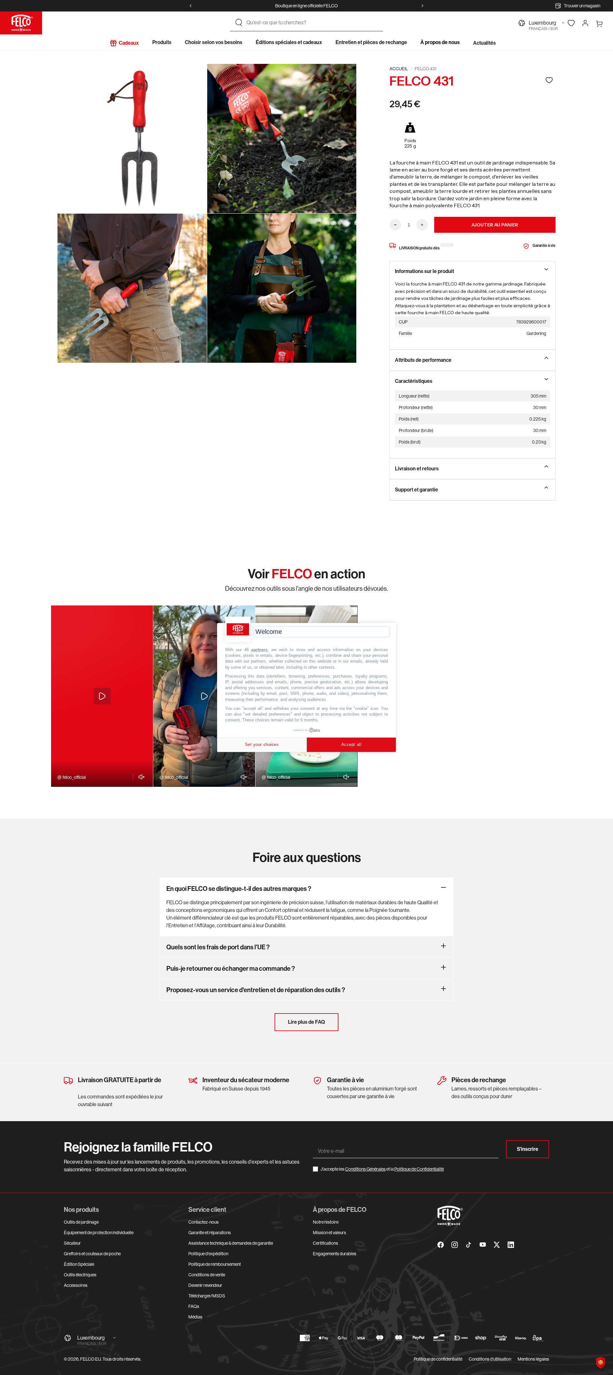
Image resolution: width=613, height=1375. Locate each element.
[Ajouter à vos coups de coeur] (549, 80)
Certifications (325, 1243)
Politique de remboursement (214, 1264)
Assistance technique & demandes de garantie (230, 1243)
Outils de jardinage (81, 1222)
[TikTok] (468, 1245)
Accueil (399, 68)
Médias (195, 1316)
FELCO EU (90, 1359)
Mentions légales (533, 1359)
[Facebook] (440, 1245)
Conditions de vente (206, 1274)
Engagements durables (334, 1253)
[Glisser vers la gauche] (190, 6)
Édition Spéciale (79, 1264)
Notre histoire (325, 1222)
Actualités (484, 43)
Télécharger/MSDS (206, 1295)
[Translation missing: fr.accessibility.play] (102, 696)
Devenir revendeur (205, 1285)
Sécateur (72, 1243)
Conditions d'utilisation (490, 1359)
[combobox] (312, 23)
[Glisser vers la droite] (422, 6)
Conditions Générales (365, 1169)
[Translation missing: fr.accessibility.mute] (140, 776)
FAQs (193, 1306)
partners (259, 649)
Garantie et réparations (209, 1232)
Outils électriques (80, 1274)
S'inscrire (527, 1149)
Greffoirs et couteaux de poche (92, 1253)
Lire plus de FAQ (306, 1022)
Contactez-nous (203, 1222)
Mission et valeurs (329, 1232)
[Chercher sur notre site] (239, 23)
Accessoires (75, 1285)
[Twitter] (497, 1245)
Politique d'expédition (208, 1253)
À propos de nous (440, 42)
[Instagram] (454, 1245)
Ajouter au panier (495, 225)
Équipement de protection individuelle (98, 1232)
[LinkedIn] (511, 1245)
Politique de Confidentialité (419, 1169)
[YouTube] (483, 1245)
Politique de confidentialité (438, 1359)
